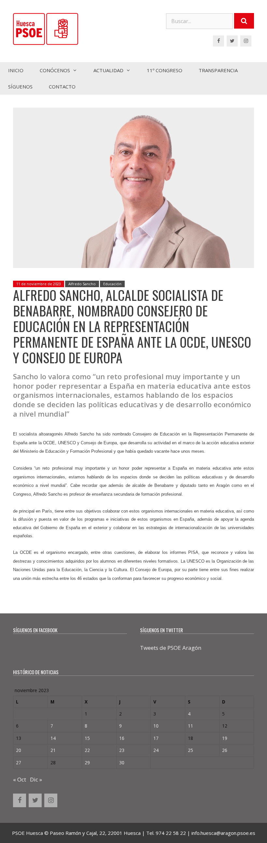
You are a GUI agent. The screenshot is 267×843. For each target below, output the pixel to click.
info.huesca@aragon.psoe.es (223, 833)
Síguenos (20, 86)
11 (190, 726)
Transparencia (218, 70)
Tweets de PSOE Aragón (170, 647)
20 (18, 750)
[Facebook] (218, 41)
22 (87, 750)
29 (87, 762)
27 (18, 762)
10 (156, 726)
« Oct (19, 779)
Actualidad (108, 70)
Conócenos (55, 70)
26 (224, 750)
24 (156, 750)
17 (156, 738)
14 (53, 738)
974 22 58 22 (171, 833)
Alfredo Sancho (82, 283)
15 (87, 738)
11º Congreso (164, 70)
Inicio (15, 70)
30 (121, 762)
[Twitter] (232, 41)
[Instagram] (245, 41)
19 (224, 738)
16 (121, 738)
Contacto (62, 86)
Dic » (36, 779)
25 (190, 750)
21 (53, 750)
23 (121, 750)
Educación (112, 283)
